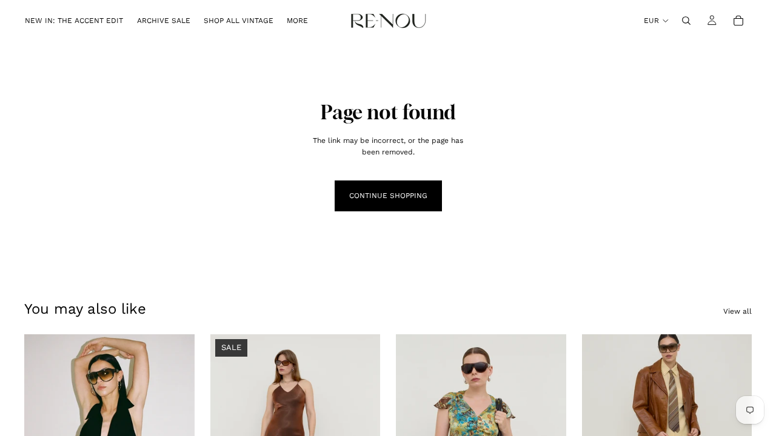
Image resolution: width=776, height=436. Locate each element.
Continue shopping (388, 195)
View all (737, 311)
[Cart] (738, 20)
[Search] (686, 20)
